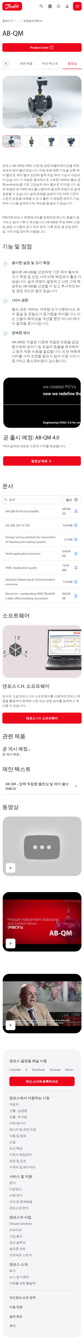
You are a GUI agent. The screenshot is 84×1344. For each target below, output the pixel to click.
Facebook (38, 1070)
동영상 (72, 63)
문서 (12, 1183)
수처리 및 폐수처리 (22, 1167)
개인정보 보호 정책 (22, 1297)
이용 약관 (15, 1307)
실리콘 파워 (17, 1249)
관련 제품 (26, 63)
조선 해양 (15, 1148)
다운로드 (15, 1189)
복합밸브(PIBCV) (32, 21)
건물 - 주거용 (18, 1117)
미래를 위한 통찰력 (22, 1283)
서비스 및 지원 (20, 1176)
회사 (12, 1271)
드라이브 (15, 1230)
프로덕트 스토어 (20, 1255)
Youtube (55, 1070)
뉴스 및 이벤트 (19, 1277)
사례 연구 (15, 1195)
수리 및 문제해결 (20, 1202)
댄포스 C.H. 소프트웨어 (42, 718)
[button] (58, 6)
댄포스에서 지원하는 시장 (29, 1098)
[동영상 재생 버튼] (10, 868)
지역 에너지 (17, 1123)
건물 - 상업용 (18, 1111)
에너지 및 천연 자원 (22, 1129)
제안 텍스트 (50, 63)
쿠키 (12, 1326)
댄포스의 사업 (20, 1217)
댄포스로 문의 (19, 1208)
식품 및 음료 (17, 1136)
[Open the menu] (77, 6)
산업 (12, 1142)
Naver (69, 1070)
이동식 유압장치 (20, 1154)
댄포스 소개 (18, 1264)
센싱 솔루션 (17, 1242)
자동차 (14, 1104)
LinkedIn (15, 1070)
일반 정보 (15, 1316)
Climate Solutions (20, 1224)
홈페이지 (7, 21)
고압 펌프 (15, 1236)
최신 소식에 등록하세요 (42, 1081)
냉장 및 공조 (17, 1161)
